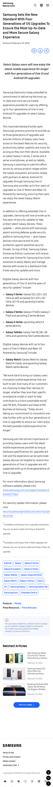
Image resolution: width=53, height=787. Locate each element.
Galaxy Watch (10, 580)
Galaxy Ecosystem (12, 569)
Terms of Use (8, 753)
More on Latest (25, 705)
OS (5, 586)
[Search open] (35, 5)
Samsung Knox (11, 592)
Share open (46, 50)
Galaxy (18, 563)
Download (40, 50)
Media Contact (9, 761)
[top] (48, 783)
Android (7, 563)
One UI (40, 580)
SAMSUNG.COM (10, 765)
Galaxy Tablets (10, 575)
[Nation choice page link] (41, 5)
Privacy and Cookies (11, 757)
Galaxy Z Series (27, 580)
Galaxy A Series (31, 563)
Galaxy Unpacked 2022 (31, 575)
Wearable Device (29, 592)
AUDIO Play (34, 50)
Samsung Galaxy (17, 586)
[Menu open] (47, 5)
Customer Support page (20, 626)
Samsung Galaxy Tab (38, 586)
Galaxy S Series (31, 569)
